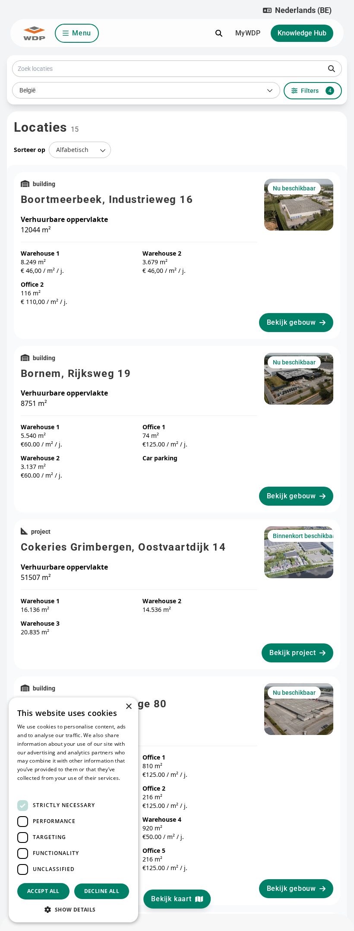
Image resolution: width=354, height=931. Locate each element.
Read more (31, 786)
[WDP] (34, 33)
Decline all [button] (101, 891)
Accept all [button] (43, 891)
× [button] (128, 706)
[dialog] (73, 809)
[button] (297, 10)
